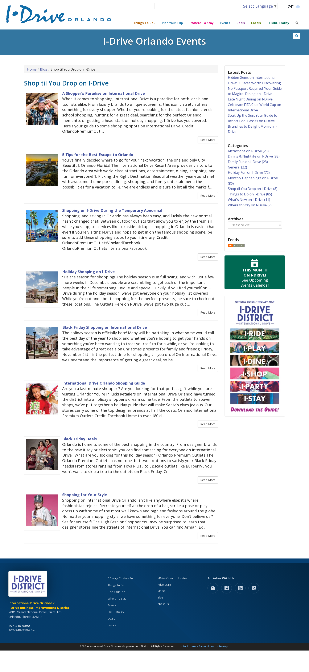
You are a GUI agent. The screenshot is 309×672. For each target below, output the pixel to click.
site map (222, 646)
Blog (43, 69)
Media (161, 591)
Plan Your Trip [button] (172, 23)
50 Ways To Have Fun (121, 578)
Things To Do (116, 585)
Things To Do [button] (143, 23)
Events (225, 23)
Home (32, 69)
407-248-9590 (19, 625)
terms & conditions (202, 646)
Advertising (164, 584)
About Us (163, 604)
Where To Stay (202, 23)
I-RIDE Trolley (279, 23)
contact (183, 646)
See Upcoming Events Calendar (254, 277)
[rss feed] (253, 587)
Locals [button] (256, 23)
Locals (112, 625)
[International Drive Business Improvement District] (28, 585)
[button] (296, 36)
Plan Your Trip (116, 592)
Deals (240, 23)
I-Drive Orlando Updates (172, 578)
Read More (207, 140)
